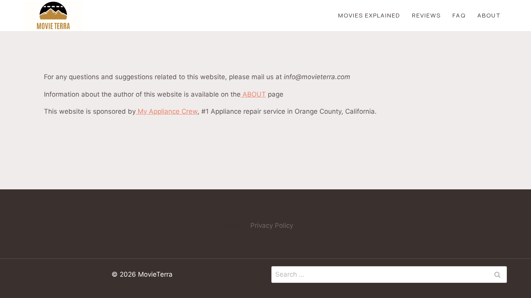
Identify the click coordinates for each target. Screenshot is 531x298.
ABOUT (253, 94)
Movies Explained (369, 15)
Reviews (426, 15)
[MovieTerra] (53, 15)
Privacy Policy (271, 225)
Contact (230, 225)
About (489, 15)
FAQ (459, 15)
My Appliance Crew (166, 111)
